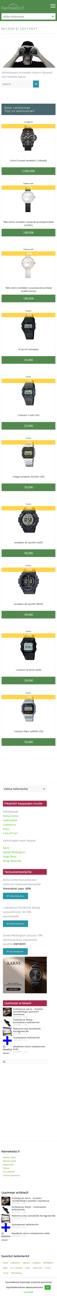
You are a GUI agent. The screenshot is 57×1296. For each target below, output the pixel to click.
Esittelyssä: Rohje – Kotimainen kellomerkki (26, 1021)
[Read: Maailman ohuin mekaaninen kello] (7, 1049)
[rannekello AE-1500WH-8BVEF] (28, 581)
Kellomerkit (8, 1164)
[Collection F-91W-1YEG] (28, 392)
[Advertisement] (25, 1116)
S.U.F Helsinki (16, 1267)
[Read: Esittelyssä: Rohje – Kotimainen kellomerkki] (7, 1022)
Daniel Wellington (14, 852)
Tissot (5, 1273)
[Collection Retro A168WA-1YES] (28, 708)
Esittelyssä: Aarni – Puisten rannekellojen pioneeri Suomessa (28, 1011)
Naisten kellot (9, 1157)
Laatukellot (10, 820)
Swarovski (28, 183)
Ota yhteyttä (9, 1171)
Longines (28, 122)
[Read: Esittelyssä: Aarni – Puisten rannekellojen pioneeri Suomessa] (7, 1012)
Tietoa (6, 1168)
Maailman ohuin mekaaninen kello (29, 1048)
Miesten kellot (9, 1161)
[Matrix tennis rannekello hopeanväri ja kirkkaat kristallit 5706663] (28, 199)
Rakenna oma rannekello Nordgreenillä (27, 1030)
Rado (5, 1267)
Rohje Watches (12, 861)
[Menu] (52, 6)
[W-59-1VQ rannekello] (28, 326)
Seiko (27, 1267)
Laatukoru (9, 824)
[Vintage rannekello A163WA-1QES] (28, 454)
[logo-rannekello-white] (20, 6)
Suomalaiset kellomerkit (26, 1037)
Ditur (6, 829)
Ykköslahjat (16, 1273)
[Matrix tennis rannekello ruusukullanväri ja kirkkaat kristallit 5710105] (28, 265)
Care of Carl (10, 833)
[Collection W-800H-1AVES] (28, 647)
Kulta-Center (11, 816)
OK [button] (47, 1287)
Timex (47, 1267)
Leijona (26, 1262)
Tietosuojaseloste (11, 1175)
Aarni (6, 848)
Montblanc (48, 1262)
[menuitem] (52, 6)
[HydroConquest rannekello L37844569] (28, 138)
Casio (28, 310)
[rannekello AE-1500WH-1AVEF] (28, 520)
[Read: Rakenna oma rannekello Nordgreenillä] (7, 1031)
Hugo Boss (9, 856)
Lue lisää (28, 1291)
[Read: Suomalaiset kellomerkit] (7, 1040)
